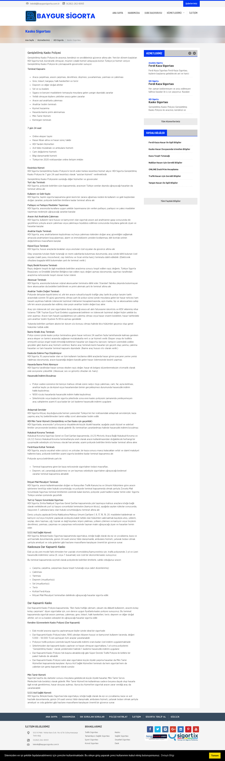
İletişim (193, 13)
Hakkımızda (134, 13)
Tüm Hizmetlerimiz (170, 122)
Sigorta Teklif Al (156, 717)
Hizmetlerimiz (44, 40)
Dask (169, 66)
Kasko (170, 28)
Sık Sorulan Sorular (92, 717)
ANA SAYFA (117, 13)
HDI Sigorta (59, 40)
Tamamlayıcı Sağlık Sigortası (181, 35)
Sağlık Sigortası (175, 41)
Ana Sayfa (29, 40)
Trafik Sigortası (175, 22)
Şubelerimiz (191, 4)
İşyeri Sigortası (175, 47)
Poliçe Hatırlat (118, 717)
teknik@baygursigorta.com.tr (46, 745)
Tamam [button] (215, 755)
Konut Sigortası (175, 60)
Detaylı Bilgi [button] (167, 755)
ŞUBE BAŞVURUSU (153, 13)
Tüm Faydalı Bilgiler (171, 201)
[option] (170, 87)
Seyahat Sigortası (176, 53)
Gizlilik (175, 717)
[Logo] (60, 16)
